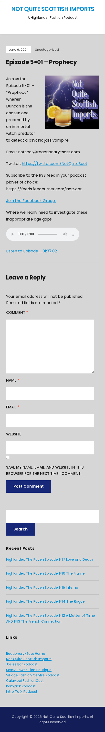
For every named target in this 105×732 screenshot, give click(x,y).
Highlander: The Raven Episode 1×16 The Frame (45, 573)
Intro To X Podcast (21, 691)
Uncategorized (47, 49)
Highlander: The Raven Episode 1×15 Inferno (42, 587)
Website (13, 434)
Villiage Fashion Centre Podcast (33, 675)
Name (12, 380)
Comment (17, 312)
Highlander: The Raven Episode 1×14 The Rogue (45, 601)
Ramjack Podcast (21, 686)
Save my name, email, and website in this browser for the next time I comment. (45, 470)
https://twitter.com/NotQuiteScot (54, 163)
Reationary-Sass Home (25, 653)
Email (12, 407)
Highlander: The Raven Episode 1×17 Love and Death (49, 559)
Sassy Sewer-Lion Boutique (29, 669)
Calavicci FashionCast (25, 680)
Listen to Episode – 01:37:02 (31, 251)
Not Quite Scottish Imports (52, 9)
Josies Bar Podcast (22, 664)
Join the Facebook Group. (31, 200)
